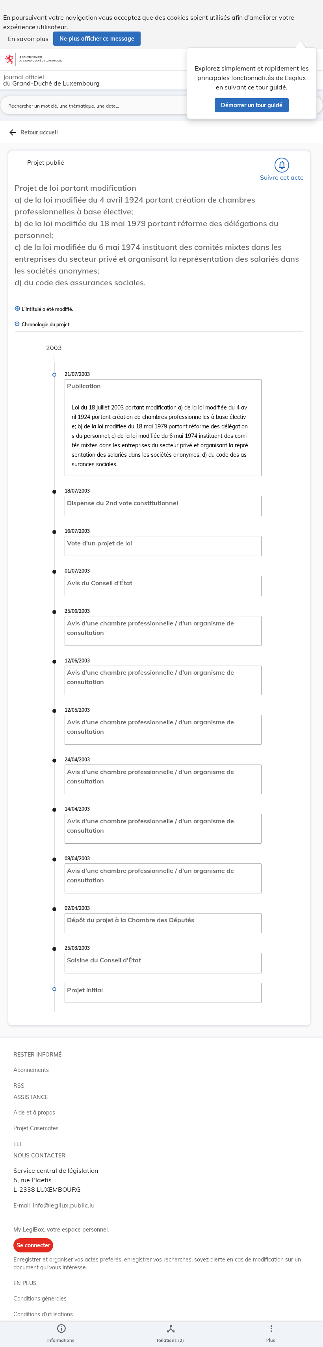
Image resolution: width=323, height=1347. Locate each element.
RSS (18, 1085)
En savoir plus (28, 39)
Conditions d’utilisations (43, 1314)
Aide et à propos (34, 1112)
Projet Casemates (36, 1128)
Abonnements (31, 1070)
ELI (17, 1144)
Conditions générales (40, 1298)
